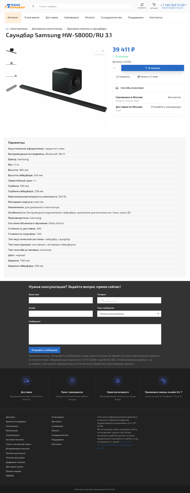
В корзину (154, 67)
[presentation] (97, 51)
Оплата (90, 17)
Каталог (13, 17)
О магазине (31, 17)
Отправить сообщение (44, 350)
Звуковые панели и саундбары (87, 28)
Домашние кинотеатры (47, 28)
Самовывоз (71, 17)
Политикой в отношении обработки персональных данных (115, 444)
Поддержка (135, 17)
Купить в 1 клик (149, 76)
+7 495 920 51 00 (172, 5)
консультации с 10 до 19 (172, 8)
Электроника (18, 28)
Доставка (52, 17)
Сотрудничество (111, 17)
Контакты (156, 17)
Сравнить (124, 76)
